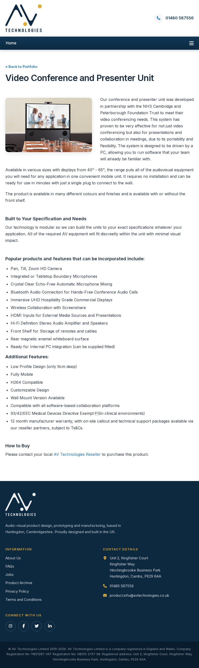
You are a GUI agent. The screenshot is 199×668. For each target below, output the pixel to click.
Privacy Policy (17, 591)
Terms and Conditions (23, 599)
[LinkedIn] (50, 626)
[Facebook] (23, 626)
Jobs (9, 574)
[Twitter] (37, 626)
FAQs (9, 566)
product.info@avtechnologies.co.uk (139, 595)
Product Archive (18, 583)
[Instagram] (10, 626)
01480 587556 (122, 586)
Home (11, 43)
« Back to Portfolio (21, 67)
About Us (13, 558)
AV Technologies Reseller (77, 454)
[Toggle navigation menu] (191, 43)
